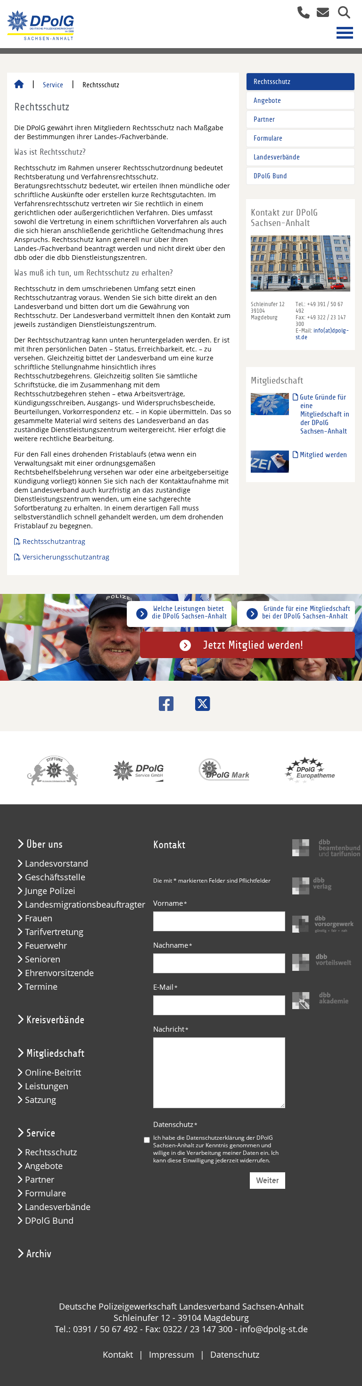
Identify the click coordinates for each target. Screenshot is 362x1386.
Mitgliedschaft (55, 1053)
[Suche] (340, 13)
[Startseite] (19, 85)
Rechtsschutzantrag (54, 541)
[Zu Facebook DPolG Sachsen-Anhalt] (163, 703)
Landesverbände (277, 157)
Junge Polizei (50, 891)
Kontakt (118, 1354)
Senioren (42, 959)
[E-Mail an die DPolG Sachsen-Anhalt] (320, 13)
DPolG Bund (270, 176)
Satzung (40, 1100)
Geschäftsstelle (55, 877)
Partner (264, 119)
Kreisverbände (55, 1020)
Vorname (170, 903)
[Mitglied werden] (270, 461)
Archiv (38, 1254)
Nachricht (171, 1029)
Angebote (267, 100)
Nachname (172, 945)
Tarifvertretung (54, 932)
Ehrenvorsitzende (59, 973)
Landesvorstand (56, 863)
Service (53, 85)
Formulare (268, 138)
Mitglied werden (322, 455)
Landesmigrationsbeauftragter (85, 905)
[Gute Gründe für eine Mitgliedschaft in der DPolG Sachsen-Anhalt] (270, 403)
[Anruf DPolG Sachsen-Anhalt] (300, 13)
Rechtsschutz (272, 81)
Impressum (171, 1354)
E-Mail (165, 987)
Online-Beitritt (53, 1072)
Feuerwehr (46, 946)
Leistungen (46, 1086)
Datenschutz (175, 1124)
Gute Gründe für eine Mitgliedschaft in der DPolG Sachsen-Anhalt (323, 414)
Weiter (267, 1180)
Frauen (38, 918)
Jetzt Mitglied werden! (253, 645)
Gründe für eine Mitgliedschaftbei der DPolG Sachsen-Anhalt (306, 612)
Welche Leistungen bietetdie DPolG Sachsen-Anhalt (189, 612)
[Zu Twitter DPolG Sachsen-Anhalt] (199, 703)
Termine (41, 987)
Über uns (44, 844)
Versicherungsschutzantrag (66, 556)
